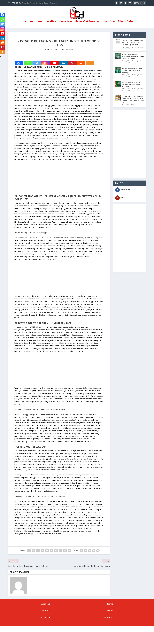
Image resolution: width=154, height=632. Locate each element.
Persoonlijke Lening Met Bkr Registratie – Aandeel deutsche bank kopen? (41, 496)
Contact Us (109, 617)
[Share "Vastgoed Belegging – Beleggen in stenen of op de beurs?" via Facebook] (29, 550)
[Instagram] (45, 63)
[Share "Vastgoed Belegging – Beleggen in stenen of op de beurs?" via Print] (69, 550)
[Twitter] (36, 63)
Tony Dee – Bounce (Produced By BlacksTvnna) (39, 3)
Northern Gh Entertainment (87, 21)
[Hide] (1, 56)
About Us (45, 604)
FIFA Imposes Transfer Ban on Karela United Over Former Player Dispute (132, 43)
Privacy (110, 610)
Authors (46, 610)
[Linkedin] (63, 63)
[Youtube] (54, 63)
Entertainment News (47, 21)
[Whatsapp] (28, 63)
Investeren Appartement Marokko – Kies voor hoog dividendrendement (40, 409)
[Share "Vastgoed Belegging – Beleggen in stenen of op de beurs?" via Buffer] (56, 550)
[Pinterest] (72, 63)
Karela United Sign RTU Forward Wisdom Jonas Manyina (131, 84)
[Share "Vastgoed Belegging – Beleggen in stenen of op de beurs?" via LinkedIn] (51, 550)
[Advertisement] (58, 179)
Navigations (46, 617)
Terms (110, 604)
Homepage (135, 47)
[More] (90, 63)
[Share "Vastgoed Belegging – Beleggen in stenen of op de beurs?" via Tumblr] (42, 550)
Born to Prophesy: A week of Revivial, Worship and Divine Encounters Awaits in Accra (133, 99)
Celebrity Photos (125, 21)
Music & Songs (66, 21)
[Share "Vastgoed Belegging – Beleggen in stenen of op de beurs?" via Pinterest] (47, 550)
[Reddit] (81, 63)
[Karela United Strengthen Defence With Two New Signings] (118, 70)
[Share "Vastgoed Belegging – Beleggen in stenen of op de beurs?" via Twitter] (33, 550)
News (32, 21)
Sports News (109, 21)
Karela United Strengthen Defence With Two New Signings (132, 70)
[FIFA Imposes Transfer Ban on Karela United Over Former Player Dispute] (118, 42)
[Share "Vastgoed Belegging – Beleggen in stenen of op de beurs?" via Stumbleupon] (60, 550)
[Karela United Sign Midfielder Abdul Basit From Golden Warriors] (118, 56)
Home (23, 21)
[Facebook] (19, 63)
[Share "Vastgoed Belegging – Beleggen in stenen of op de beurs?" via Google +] (38, 550)
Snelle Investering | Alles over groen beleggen (31, 232)
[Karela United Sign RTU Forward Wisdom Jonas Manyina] (118, 84)
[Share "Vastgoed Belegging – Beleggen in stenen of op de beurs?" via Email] (65, 550)
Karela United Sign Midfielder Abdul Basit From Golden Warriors (133, 56)
